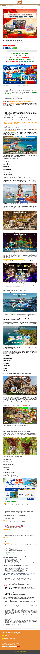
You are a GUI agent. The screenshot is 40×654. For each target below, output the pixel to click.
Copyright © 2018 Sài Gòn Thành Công (20, 651)
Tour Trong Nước (7, 7)
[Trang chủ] (2, 7)
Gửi (18, 646)
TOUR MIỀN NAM (14, 7)
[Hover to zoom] (20, 23)
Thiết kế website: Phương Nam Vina (20, 652)
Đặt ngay (9, 45)
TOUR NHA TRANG (21, 7)
